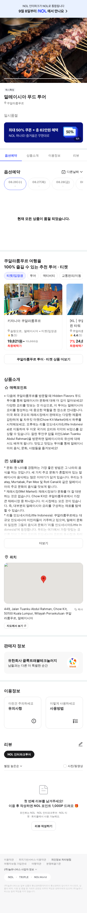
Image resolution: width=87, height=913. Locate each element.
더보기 (43, 543)
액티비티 (49, 276)
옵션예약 (11, 155)
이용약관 (9, 859)
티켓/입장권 (15, 276)
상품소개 (33, 155)
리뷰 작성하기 (43, 826)
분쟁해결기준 (53, 863)
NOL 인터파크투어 (19, 754)
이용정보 (54, 155)
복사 (80, 609)
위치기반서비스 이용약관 (32, 859)
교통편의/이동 (71, 276)
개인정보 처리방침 (61, 859)
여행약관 (36, 863)
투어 (33, 276)
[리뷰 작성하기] (80, 744)
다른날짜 (73, 172)
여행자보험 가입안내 (15, 863)
